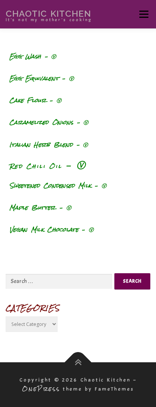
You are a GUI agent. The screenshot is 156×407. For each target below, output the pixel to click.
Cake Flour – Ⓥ (35, 100)
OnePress (41, 388)
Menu (143, 14)
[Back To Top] (78, 362)
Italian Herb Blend (42, 144)
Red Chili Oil (35, 166)
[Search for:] (59, 282)
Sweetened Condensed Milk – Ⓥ (57, 185)
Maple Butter (32, 207)
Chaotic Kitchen (48, 13)
